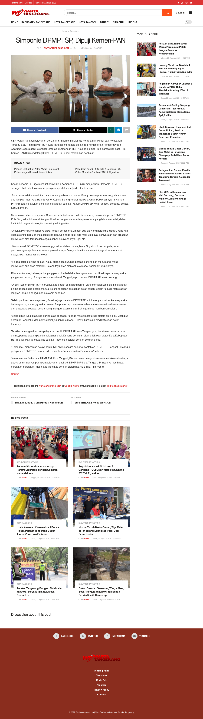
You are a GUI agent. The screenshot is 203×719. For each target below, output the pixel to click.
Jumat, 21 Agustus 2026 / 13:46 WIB (44, 599)
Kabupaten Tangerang (35, 22)
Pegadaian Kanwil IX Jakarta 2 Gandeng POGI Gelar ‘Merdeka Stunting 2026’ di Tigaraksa (98, 170)
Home (14, 22)
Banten (105, 22)
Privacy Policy (101, 689)
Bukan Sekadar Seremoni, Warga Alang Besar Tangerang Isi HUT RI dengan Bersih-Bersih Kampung (101, 591)
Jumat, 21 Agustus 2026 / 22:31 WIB (44, 538)
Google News (71, 385)
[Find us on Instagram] (186, 2)
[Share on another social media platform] (126, 130)
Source (15, 374)
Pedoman (101, 684)
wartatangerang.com (56, 48)
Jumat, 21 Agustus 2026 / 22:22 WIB (106, 538)
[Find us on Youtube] (191, 2)
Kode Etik (101, 680)
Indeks (132, 22)
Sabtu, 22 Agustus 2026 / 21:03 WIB (106, 477)
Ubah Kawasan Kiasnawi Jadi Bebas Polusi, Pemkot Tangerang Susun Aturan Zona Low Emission (38, 530)
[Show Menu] (190, 12)
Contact (28, 2)
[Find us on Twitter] (182, 2)
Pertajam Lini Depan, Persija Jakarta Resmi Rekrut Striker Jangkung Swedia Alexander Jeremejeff (174, 175)
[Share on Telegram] (118, 130)
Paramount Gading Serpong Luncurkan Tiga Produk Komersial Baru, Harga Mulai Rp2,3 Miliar (174, 110)
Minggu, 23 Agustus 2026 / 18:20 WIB (44, 477)
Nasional (119, 22)
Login (181, 12)
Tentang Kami (17, 2)
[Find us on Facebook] (178, 2)
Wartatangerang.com (50, 385)
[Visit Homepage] (30, 12)
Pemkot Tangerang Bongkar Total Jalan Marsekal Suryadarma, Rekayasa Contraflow (39, 591)
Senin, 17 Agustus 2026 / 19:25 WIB (106, 599)
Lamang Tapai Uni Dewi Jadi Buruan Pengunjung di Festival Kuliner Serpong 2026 (175, 68)
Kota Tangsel (87, 22)
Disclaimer (101, 675)
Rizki (24, 477)
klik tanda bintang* (117, 385)
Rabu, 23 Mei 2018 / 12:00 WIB (87, 48)
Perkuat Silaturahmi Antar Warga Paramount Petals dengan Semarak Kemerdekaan (36, 170)
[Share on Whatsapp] (111, 130)
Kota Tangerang (64, 22)
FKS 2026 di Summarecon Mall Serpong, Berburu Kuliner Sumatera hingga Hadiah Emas (173, 197)
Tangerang (74, 31)
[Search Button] (167, 12)
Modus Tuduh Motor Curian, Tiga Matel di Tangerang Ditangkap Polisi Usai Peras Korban (101, 530)
